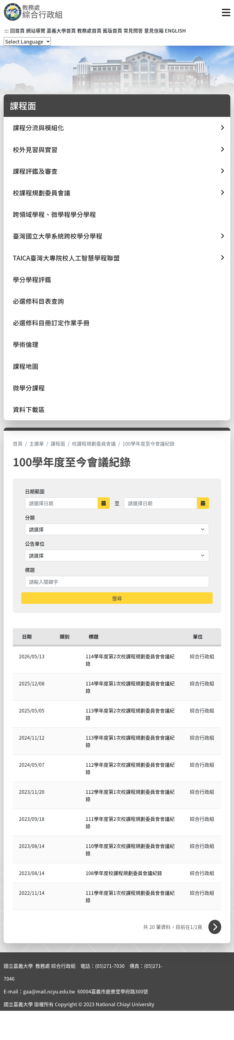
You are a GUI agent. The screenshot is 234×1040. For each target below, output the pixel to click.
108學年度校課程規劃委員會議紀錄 (124, 873)
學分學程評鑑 (32, 279)
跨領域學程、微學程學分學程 (54, 214)
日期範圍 (34, 491)
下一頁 (214, 927)
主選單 (36, 443)
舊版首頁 (112, 30)
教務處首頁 (89, 30)
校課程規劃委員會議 (94, 443)
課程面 (58, 443)
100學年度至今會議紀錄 (148, 443)
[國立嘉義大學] (36, 11)
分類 (30, 517)
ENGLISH (175, 30)
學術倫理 (25, 344)
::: (6, 30)
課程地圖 (25, 366)
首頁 (18, 443)
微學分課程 (29, 387)
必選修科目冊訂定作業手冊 (51, 322)
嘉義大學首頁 (61, 30)
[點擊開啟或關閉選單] (226, 12)
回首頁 (17, 30)
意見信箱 (154, 30)
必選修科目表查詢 (38, 301)
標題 (30, 569)
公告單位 (34, 543)
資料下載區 (29, 409)
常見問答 (133, 30)
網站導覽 (35, 30)
